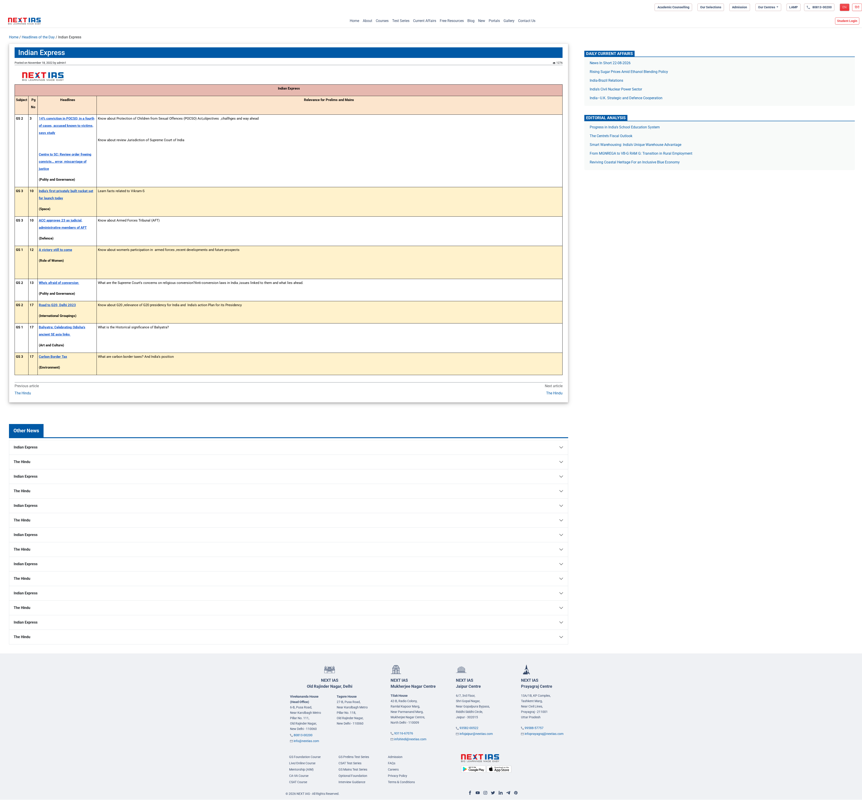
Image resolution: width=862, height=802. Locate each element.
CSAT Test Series (350, 763)
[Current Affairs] (24, 21)
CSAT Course (298, 782)
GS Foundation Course (305, 757)
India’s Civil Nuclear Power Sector (616, 89)
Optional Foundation (353, 776)
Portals (494, 21)
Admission (739, 7)
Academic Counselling (673, 7)
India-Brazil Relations (606, 80)
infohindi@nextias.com (410, 739)
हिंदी (857, 7)
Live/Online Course (302, 763)
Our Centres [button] (767, 7)
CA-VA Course (298, 776)
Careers (393, 769)
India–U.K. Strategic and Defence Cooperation (626, 98)
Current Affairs (424, 21)
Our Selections (710, 7)
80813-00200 (303, 735)
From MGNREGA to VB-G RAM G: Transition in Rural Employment (641, 153)
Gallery (509, 21)
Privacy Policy (397, 776)
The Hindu (23, 393)
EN (844, 7)
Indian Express (25, 447)
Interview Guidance (352, 782)
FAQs (391, 763)
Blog (471, 21)
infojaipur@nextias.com (476, 734)
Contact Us (526, 21)
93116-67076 (403, 733)
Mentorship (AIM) (301, 769)
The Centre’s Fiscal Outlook (611, 136)
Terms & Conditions (401, 782)
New (481, 21)
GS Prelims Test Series (354, 757)
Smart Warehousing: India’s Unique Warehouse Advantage (635, 145)
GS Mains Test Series (353, 769)
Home (354, 21)
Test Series (400, 21)
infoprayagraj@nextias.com (544, 734)
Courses (382, 21)
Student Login (847, 21)
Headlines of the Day (38, 37)
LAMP (793, 7)
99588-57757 (534, 728)
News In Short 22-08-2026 (610, 63)
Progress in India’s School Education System (625, 127)
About (367, 21)
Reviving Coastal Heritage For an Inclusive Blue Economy (635, 162)
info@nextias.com (306, 741)
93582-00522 (469, 728)
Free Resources (452, 21)
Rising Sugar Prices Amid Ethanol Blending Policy (629, 72)
